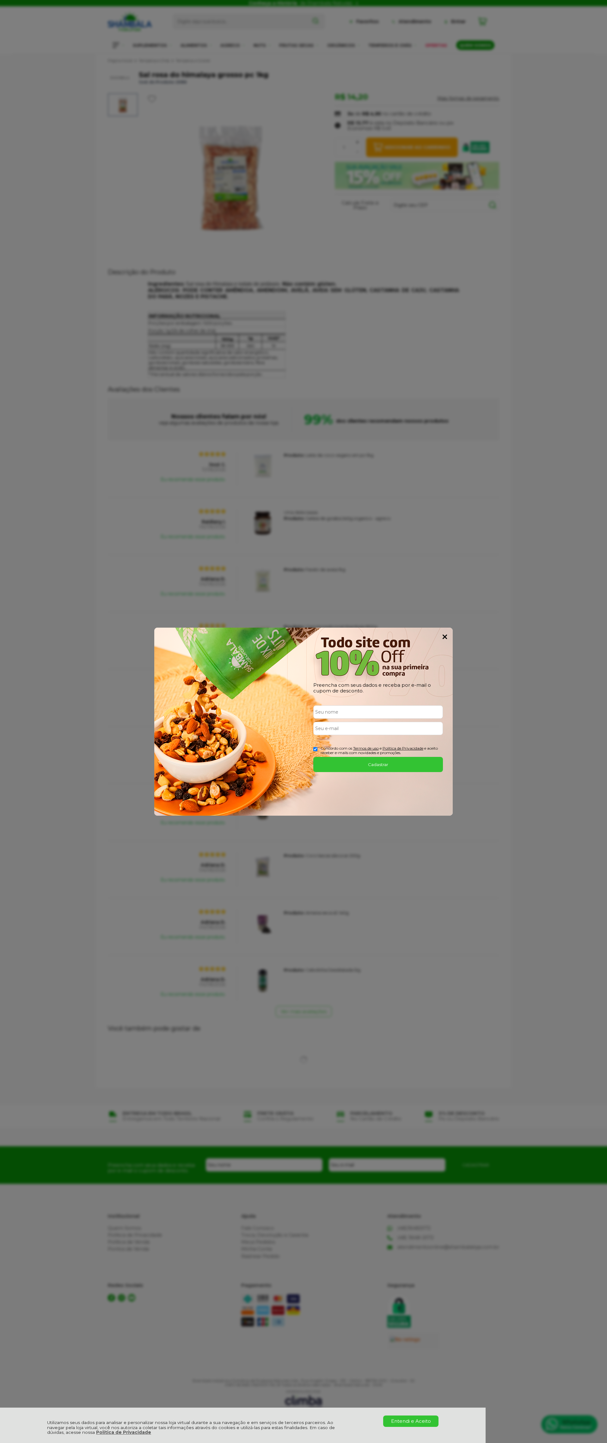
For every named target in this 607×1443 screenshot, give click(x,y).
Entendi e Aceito (411, 1421)
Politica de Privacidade (403, 748)
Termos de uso (366, 748)
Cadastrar (378, 764)
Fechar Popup (445, 637)
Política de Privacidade (123, 1432)
